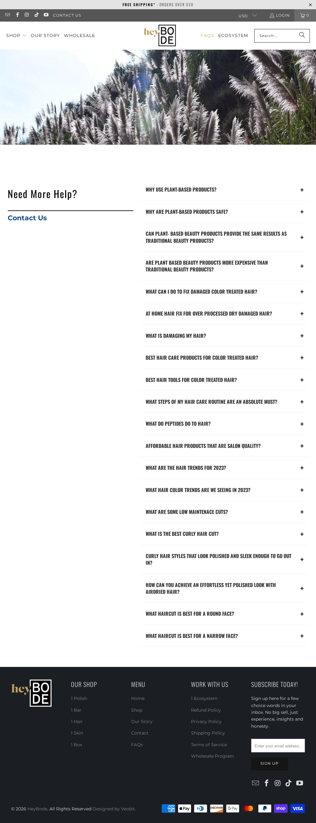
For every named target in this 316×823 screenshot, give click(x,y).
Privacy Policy (206, 721)
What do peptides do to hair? (178, 423)
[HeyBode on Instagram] (26, 15)
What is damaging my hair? (176, 335)
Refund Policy (206, 710)
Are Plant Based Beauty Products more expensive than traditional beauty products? (207, 266)
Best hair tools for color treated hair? (191, 379)
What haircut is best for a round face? (190, 613)
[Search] (302, 36)
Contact (139, 733)
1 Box (76, 744)
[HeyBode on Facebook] (16, 15)
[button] (16, 35)
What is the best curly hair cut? (182, 533)
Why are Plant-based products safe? (187, 211)
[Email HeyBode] (7, 15)
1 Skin (77, 733)
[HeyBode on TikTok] (36, 15)
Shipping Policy (208, 733)
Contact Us (27, 218)
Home (137, 698)
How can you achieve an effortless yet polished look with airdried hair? (211, 588)
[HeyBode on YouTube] (45, 15)
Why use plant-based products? (181, 189)
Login (283, 15)
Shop (136, 710)
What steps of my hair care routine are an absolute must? (211, 401)
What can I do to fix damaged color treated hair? (201, 291)
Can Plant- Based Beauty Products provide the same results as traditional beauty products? (216, 237)
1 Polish (79, 698)
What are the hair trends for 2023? (186, 467)
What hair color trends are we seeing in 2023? (198, 490)
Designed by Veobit (114, 809)
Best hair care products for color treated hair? (202, 357)
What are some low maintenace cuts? (187, 511)
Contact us (67, 15)
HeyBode (37, 809)
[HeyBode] (159, 36)
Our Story (141, 721)
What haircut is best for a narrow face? (192, 635)
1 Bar (76, 710)
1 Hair (77, 721)
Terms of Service (209, 744)
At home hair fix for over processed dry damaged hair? (209, 313)
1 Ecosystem (204, 698)
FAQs (137, 744)
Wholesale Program (212, 756)
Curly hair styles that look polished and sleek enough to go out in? (218, 559)
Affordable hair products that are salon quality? (203, 445)
